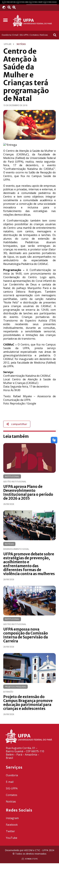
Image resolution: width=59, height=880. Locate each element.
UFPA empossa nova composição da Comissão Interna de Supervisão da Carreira (25, 635)
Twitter (10, 831)
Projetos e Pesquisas (15, 686)
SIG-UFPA (12, 788)
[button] (5, 20)
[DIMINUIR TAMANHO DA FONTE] (9, 7)
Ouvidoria (12, 775)
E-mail (9, 782)
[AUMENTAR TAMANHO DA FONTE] (15, 7)
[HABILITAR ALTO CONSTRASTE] (5, 7)
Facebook (12, 824)
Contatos (11, 795)
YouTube (11, 838)
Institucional (12, 476)
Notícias (9, 544)
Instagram (12, 818)
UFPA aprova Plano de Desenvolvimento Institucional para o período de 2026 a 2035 (28, 492)
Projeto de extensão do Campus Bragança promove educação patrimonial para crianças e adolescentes (28, 702)
